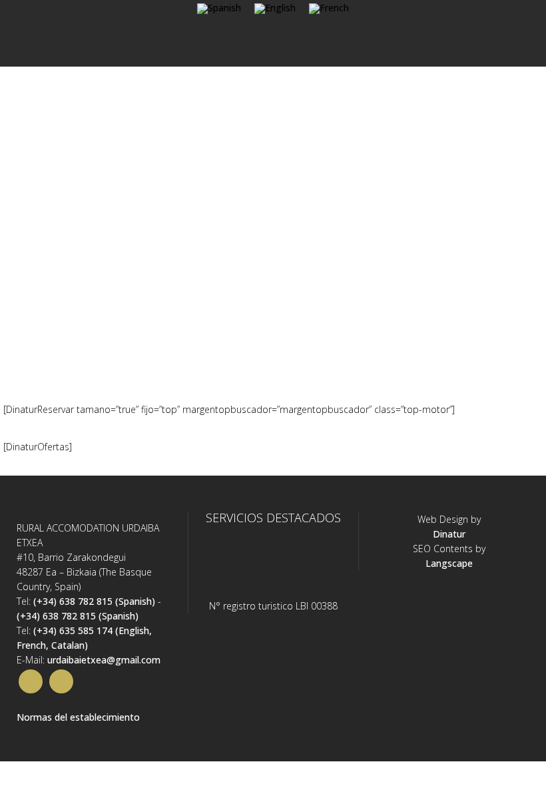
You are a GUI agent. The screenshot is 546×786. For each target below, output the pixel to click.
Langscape (449, 563)
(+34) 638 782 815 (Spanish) (94, 601)
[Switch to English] (275, 9)
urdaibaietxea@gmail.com (103, 659)
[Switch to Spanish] (219, 9)
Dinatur (449, 534)
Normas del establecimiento (78, 717)
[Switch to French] (329, 9)
